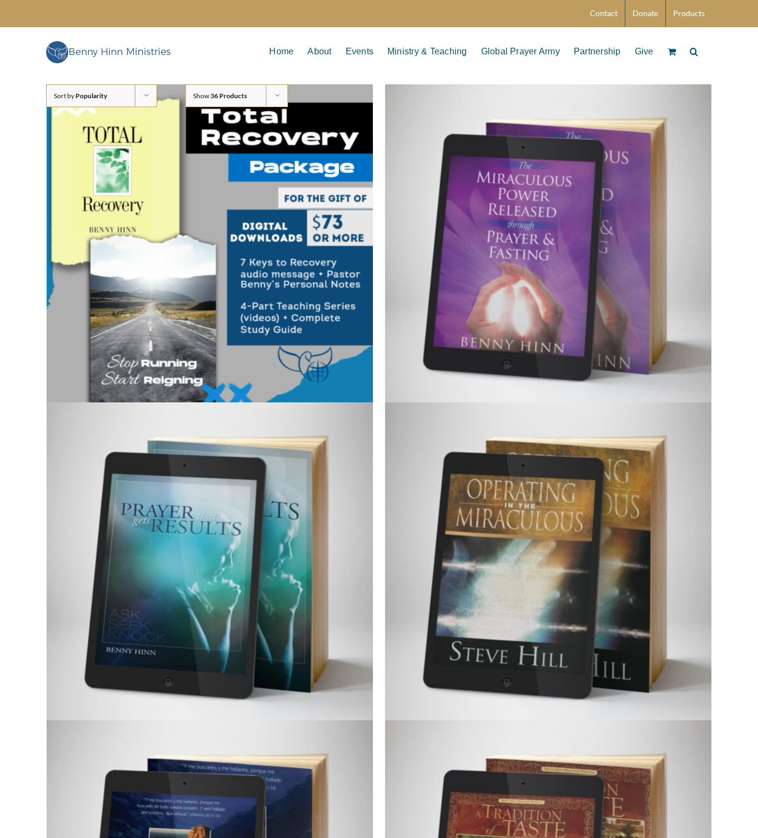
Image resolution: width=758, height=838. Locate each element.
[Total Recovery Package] (210, 248)
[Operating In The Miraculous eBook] (548, 566)
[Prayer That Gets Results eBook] (210, 566)
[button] (694, 50)
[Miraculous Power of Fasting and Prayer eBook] (548, 248)
